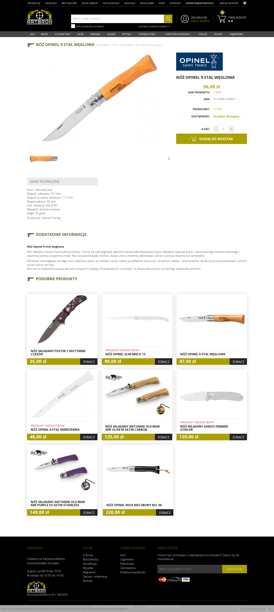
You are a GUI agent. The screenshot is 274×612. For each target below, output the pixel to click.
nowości (51, 3)
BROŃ (44, 34)
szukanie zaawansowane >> (154, 26)
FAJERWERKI (236, 34)
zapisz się (234, 569)
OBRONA (95, 34)
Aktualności (90, 563)
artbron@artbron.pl (200, 3)
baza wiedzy (90, 3)
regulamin (147, 3)
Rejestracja (127, 563)
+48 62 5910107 (229, 3)
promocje (34, 3)
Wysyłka (88, 568)
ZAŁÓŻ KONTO (200, 21)
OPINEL (218, 109)
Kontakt (87, 581)
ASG (32, 34)
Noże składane (127, 45)
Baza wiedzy (90, 559)
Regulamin (89, 572)
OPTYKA (126, 34)
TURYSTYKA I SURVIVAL (177, 34)
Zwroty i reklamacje (95, 576)
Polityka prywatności (133, 572)
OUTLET (218, 34)
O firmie (88, 555)
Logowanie (127, 559)
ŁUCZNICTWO (62, 34)
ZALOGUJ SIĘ (199, 17)
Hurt (123, 555)
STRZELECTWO (147, 34)
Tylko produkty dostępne (89, 26)
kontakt (175, 3)
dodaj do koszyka (210, 139)
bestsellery (69, 3)
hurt (162, 3)
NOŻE (81, 34)
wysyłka (130, 3)
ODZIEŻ (111, 34)
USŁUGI (203, 34)
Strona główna (103, 45)
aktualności (111, 3)
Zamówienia (128, 568)
